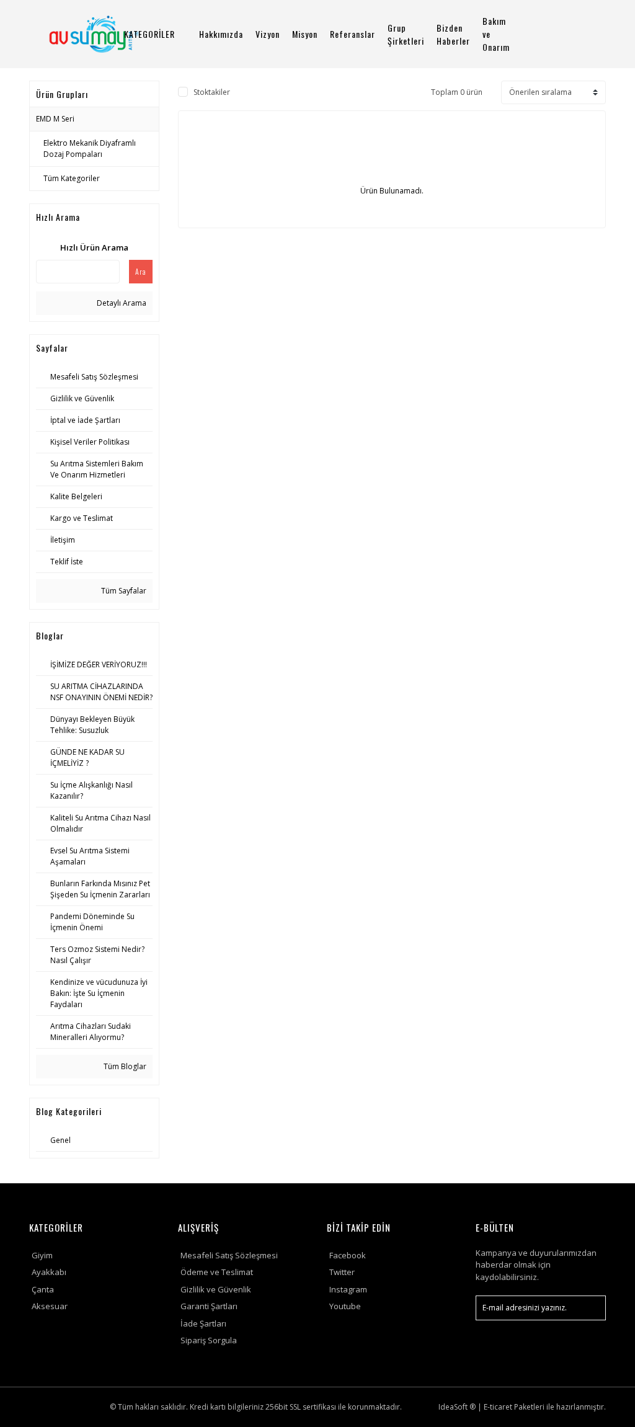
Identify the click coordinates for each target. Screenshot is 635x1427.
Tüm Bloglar (124, 1066)
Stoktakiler (211, 92)
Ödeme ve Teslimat (216, 1272)
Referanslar (352, 33)
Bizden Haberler (453, 34)
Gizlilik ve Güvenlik (215, 1289)
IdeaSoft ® (457, 1407)
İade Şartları (203, 1323)
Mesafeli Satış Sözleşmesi (229, 1255)
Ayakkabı (49, 1272)
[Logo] (93, 34)
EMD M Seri (55, 118)
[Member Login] (570, 33)
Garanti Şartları (209, 1306)
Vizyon (267, 33)
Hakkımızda (221, 33)
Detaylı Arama (120, 303)
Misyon (305, 33)
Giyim (42, 1255)
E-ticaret (498, 1407)
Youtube (345, 1306)
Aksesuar (50, 1306)
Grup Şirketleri (406, 34)
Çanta (43, 1289)
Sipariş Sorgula (208, 1340)
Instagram (348, 1289)
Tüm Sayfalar (122, 590)
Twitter (342, 1272)
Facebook (347, 1255)
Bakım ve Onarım (496, 33)
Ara (140, 271)
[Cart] (599, 33)
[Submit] (590, 1308)
